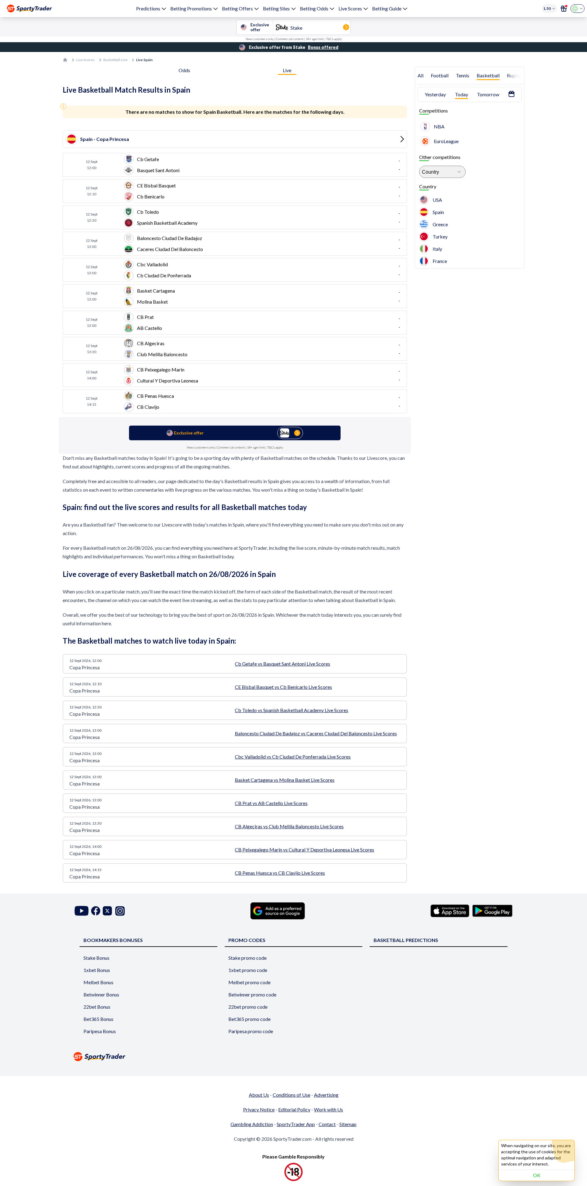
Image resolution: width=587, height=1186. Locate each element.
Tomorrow (488, 94)
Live (287, 70)
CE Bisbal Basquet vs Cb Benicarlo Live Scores (283, 687)
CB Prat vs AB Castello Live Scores (271, 803)
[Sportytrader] (29, 9)
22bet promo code (248, 1007)
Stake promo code (247, 958)
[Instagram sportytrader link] (120, 911)
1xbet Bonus (96, 970)
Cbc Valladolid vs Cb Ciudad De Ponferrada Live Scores (293, 756)
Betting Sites (276, 8)
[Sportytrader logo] (293, 1056)
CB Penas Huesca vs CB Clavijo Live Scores (280, 873)
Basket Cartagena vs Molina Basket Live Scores (284, 780)
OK (537, 1175)
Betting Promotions (191, 8)
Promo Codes (246, 940)
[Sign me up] (563, 8)
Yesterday (435, 94)
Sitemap (347, 1124)
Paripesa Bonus (99, 1031)
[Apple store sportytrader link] (450, 910)
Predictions (148, 8)
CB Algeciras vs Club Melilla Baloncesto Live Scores (289, 826)
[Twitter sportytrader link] (107, 911)
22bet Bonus (96, 1007)
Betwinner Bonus (101, 994)
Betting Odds (314, 8)
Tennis (462, 75)
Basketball (488, 75)
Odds (184, 70)
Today (461, 94)
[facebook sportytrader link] (95, 911)
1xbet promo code (247, 970)
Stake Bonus (96, 958)
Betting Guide (386, 8)
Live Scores (350, 8)
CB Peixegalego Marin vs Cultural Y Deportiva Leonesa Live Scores (304, 849)
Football (440, 75)
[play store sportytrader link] (492, 910)
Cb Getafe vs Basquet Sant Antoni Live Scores (282, 664)
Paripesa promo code (250, 1031)
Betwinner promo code (252, 994)
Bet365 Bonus (98, 1019)
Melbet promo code (249, 982)
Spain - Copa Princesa (104, 139)
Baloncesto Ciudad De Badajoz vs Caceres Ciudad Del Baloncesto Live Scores (316, 733)
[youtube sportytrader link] (82, 911)
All (420, 75)
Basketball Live (115, 59)
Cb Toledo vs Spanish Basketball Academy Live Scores (291, 710)
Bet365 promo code (249, 1019)
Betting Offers (237, 8)
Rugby (514, 75)
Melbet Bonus (98, 982)
